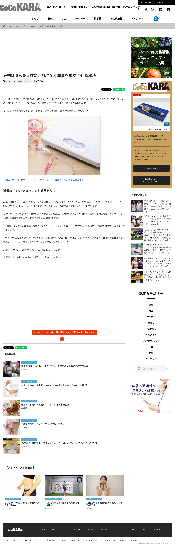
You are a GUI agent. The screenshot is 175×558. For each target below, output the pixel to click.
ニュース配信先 (25, 540)
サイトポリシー (110, 540)
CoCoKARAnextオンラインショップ (151, 180)
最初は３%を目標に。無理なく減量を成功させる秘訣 (43, 26)
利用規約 (123, 540)
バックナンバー (151, 341)
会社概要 (62, 540)
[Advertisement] (64, 51)
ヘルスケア (137, 18)
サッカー (80, 18)
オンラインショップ (164, 3)
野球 (50, 18)
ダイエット (11, 81)
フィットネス (14, 26)
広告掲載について (75, 540)
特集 (151, 353)
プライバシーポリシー (93, 540)
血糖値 (19, 81)
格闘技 (97, 18)
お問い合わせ (145, 3)
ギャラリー (151, 359)
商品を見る (151, 168)
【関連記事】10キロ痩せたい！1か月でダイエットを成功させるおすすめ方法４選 (43, 180)
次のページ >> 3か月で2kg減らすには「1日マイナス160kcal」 (64, 332)
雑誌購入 (52, 540)
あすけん (27, 81)
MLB (64, 18)
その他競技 (116, 18)
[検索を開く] (156, 18)
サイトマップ (134, 540)
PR (151, 347)
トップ (35, 18)
